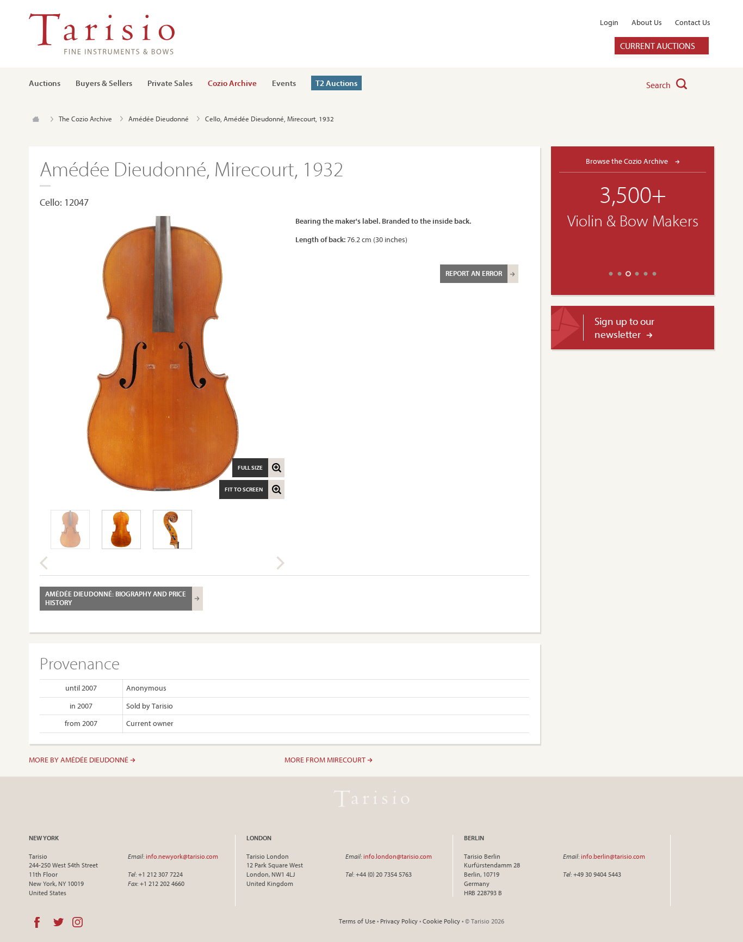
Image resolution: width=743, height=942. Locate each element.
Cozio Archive (232, 83)
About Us (646, 22)
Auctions (44, 83)
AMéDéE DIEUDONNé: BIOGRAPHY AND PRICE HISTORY (115, 598)
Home (35, 119)
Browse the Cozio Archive (628, 160)
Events (284, 83)
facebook (37, 922)
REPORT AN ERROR (473, 273)
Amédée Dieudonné (158, 118)
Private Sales (170, 83)
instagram (77, 922)
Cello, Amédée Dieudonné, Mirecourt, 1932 (269, 118)
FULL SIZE (250, 467)
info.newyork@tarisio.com (182, 856)
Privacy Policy (399, 921)
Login (609, 22)
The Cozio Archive (85, 118)
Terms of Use (357, 921)
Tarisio (371, 799)
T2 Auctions (336, 83)
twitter (58, 922)
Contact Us (692, 22)
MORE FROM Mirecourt (325, 760)
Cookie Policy (441, 921)
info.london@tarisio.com (397, 856)
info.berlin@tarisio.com (613, 856)
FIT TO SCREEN (244, 489)
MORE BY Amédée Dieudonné (79, 760)
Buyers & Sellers (104, 83)
